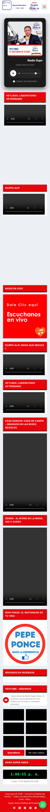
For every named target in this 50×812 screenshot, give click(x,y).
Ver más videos (36, 752)
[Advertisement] (25, 155)
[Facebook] (14, 808)
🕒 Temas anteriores (25, 81)
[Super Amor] (34, 7)
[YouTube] (30, 808)
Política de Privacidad (31, 803)
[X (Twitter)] (19, 808)
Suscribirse (14, 752)
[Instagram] (25, 808)
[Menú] (44, 6)
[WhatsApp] (35, 808)
